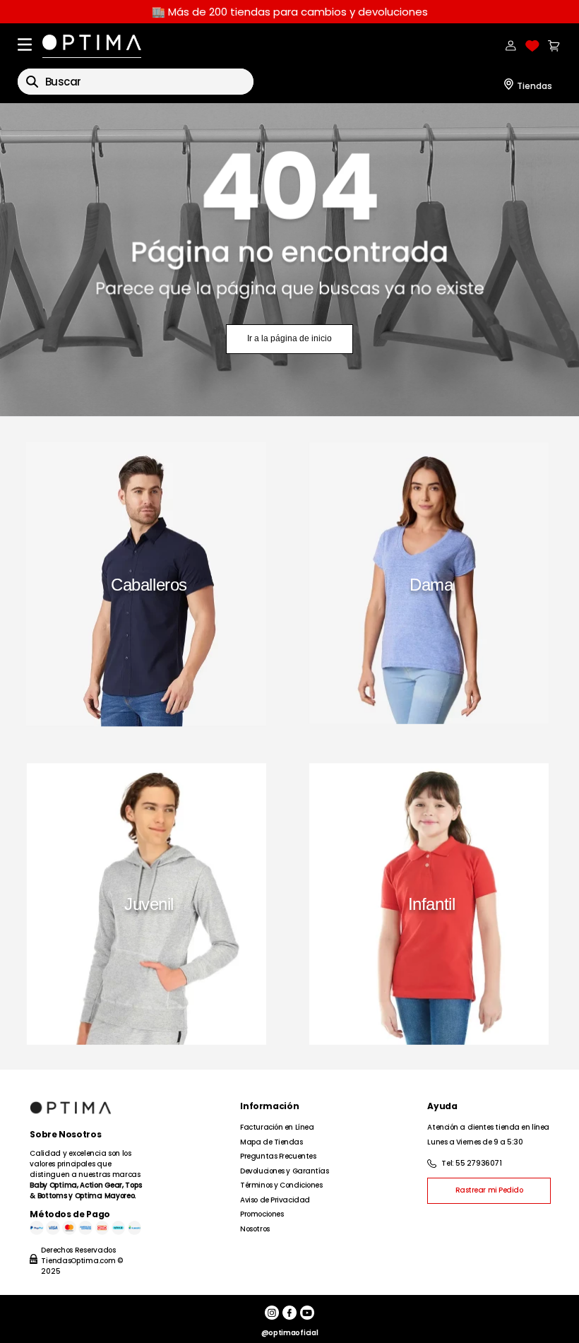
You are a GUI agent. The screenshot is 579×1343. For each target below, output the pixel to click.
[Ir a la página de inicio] (289, 260)
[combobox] (135, 82)
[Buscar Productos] (32, 82)
